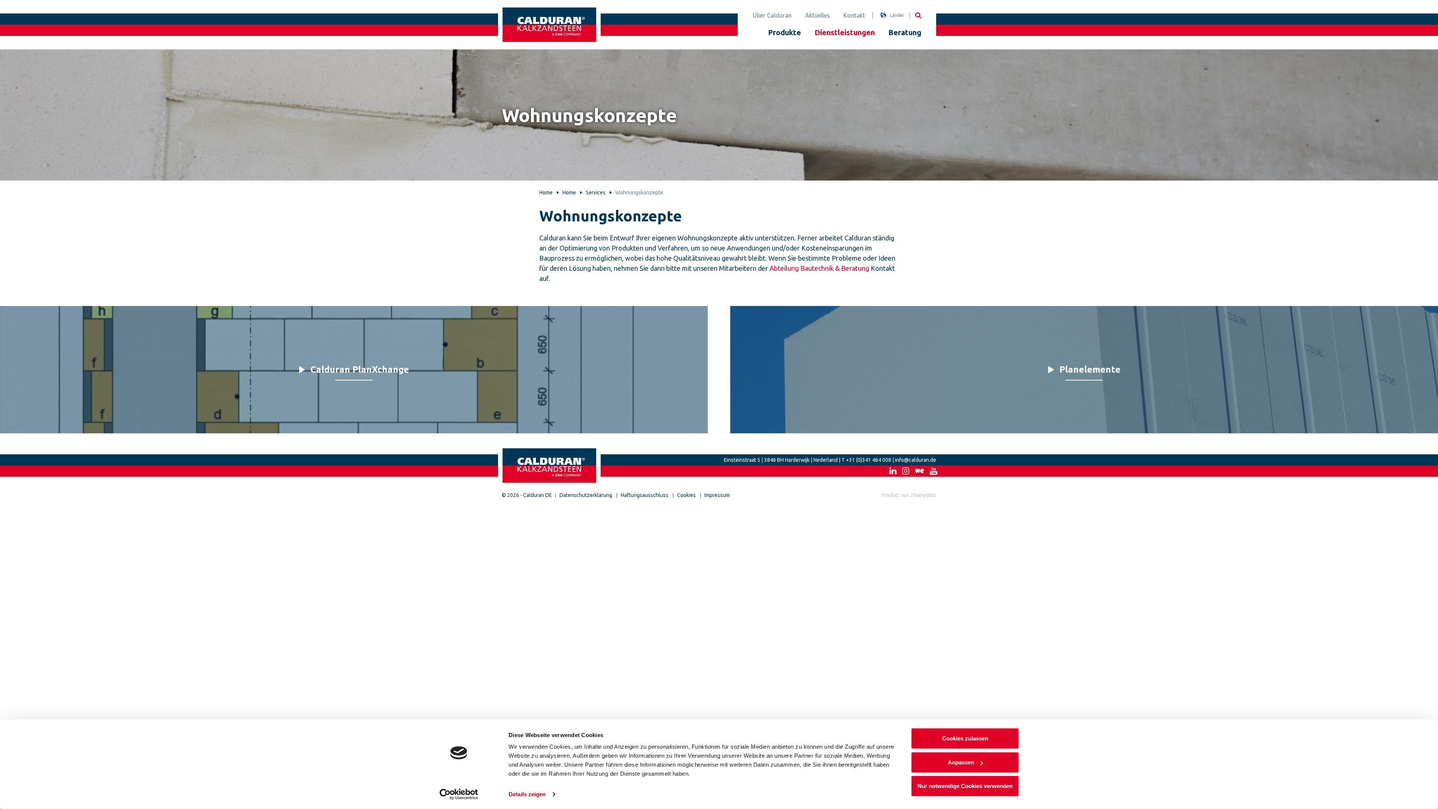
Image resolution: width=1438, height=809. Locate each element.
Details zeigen (527, 794)
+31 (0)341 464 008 (868, 460)
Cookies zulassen (965, 738)
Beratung (904, 32)
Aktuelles (817, 15)
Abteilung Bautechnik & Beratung (819, 268)
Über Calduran (772, 15)
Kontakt (854, 15)
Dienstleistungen (844, 32)
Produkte (784, 32)
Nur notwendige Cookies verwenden (965, 786)
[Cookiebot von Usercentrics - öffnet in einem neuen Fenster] (459, 794)
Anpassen (961, 762)
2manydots (923, 495)
